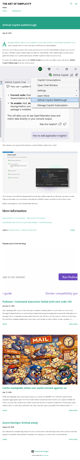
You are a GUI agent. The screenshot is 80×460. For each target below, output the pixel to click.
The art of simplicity (16, 3)
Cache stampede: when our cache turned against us (34, 388)
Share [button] (72, 230)
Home (4, 11)
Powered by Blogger (41, 451)
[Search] (71, 3)
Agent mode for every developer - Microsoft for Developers (23, 218)
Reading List (16, 11)
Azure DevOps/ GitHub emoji (20, 422)
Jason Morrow (44, 455)
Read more (73, 324)
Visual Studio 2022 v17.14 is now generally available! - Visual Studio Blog (27, 222)
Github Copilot (14, 230)
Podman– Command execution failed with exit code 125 (37, 301)
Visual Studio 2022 (29, 230)
